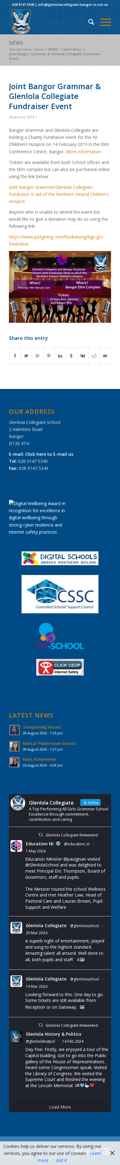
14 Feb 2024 (72, 1041)
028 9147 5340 (23, 4)
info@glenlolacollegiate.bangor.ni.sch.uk (73, 4)
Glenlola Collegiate (46, 925)
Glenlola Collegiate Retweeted (72, 835)
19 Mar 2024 (36, 986)
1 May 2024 (36, 851)
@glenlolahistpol (40, 1041)
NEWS (16, 43)
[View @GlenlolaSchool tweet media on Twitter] (82, 1007)
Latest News (72, 49)
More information (83, 151)
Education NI (40, 844)
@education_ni (77, 844)
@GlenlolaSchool (42, 865)
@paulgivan (74, 859)
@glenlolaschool (84, 925)
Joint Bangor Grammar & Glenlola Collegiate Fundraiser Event (55, 96)
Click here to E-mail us (49, 454)
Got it (61, 1160)
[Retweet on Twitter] (40, 834)
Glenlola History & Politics (53, 1034)
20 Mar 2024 (36, 932)
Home (39, 49)
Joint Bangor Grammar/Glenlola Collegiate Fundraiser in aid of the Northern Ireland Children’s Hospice (59, 194)
